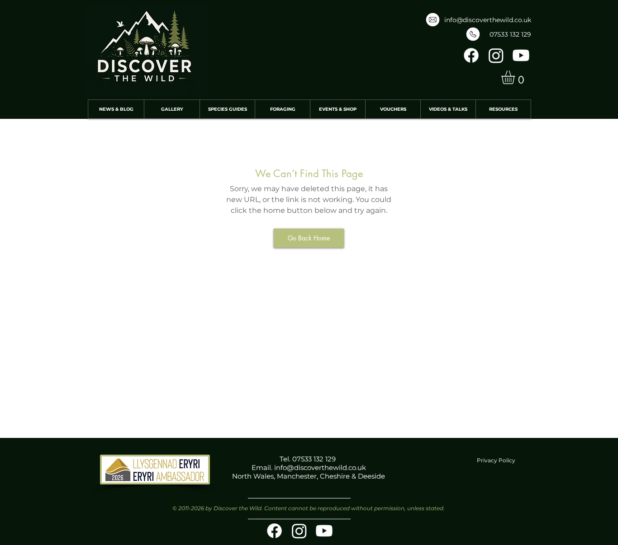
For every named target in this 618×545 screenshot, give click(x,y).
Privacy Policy (496, 460)
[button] (516, 77)
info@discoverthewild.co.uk (487, 20)
